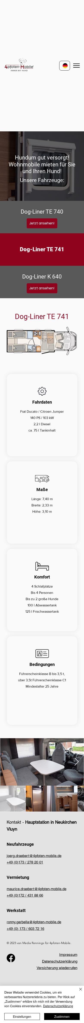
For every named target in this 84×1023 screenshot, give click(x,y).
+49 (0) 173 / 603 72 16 (25, 928)
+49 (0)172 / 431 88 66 (25, 895)
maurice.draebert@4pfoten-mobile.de (36, 889)
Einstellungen (22, 1016)
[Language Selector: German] (64, 66)
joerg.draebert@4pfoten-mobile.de (34, 856)
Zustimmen (62, 1016)
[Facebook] (11, 958)
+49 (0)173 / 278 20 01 (25, 862)
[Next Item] (76, 762)
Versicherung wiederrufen (57, 968)
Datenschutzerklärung (59, 961)
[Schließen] (78, 992)
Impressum (68, 954)
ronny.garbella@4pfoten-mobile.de (34, 922)
